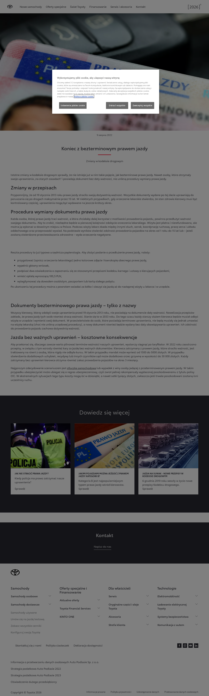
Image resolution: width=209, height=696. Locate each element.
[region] (105, 92)
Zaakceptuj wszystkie (142, 105)
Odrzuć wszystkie (117, 105)
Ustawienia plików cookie (73, 105)
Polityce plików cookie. (84, 96)
